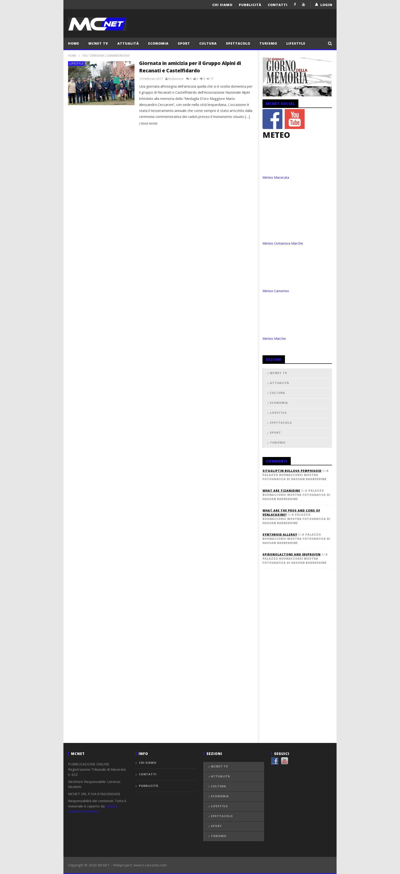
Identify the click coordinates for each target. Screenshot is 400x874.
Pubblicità (250, 5)
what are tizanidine (281, 491)
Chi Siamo (222, 5)
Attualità (128, 43)
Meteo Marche (274, 338)
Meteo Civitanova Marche (282, 243)
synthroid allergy (279, 535)
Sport (184, 43)
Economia (158, 43)
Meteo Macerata (275, 177)
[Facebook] (295, 4)
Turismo (268, 43)
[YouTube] (303, 4)
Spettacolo (238, 43)
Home (73, 43)
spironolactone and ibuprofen (291, 554)
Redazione (176, 79)
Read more (149, 123)
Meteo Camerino (275, 290)
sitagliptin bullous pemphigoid (292, 471)
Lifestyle (295, 43)
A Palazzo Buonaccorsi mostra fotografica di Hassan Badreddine (295, 475)
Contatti (278, 5)
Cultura (208, 43)
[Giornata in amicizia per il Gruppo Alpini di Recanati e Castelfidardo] (101, 83)
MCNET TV (98, 43)
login (326, 5)
